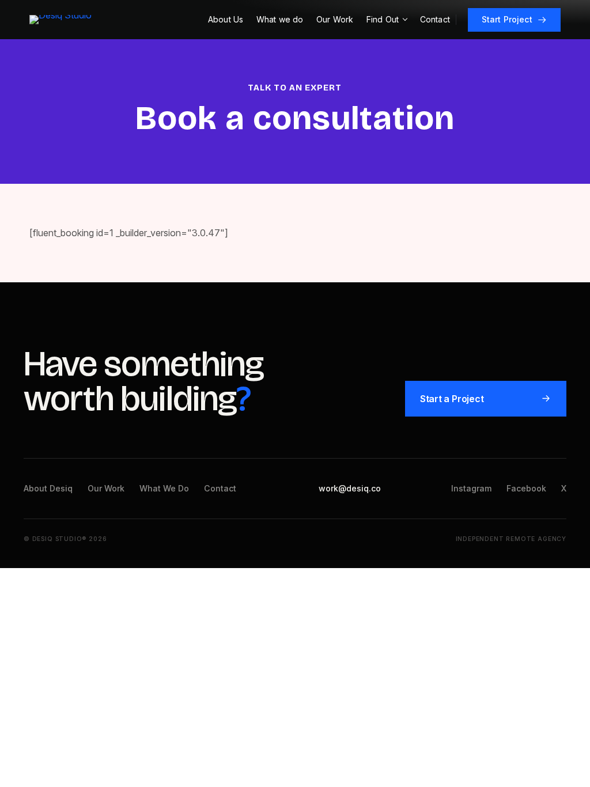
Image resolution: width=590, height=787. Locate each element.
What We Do (164, 488)
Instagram (471, 488)
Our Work (106, 488)
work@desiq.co (350, 488)
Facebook (526, 488)
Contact (220, 488)
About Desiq (48, 488)
